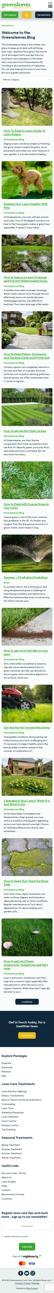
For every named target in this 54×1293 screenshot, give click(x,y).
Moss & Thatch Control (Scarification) (21, 1099)
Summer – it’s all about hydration (26, 577)
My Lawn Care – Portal (14, 1173)
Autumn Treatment (12, 1153)
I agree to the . (16, 1236)
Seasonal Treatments (17, 1138)
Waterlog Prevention (13, 1112)
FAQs (4, 1185)
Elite (4, 1075)
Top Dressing (8, 1129)
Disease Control (10, 1125)
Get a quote (10, 15)
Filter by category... (12, 79)
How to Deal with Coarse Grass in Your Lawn (26, 505)
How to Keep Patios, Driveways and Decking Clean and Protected (26, 355)
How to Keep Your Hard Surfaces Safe (26, 882)
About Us (6, 1177)
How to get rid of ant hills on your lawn (26, 652)
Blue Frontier (32, 1288)
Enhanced (7, 1067)
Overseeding (8, 1104)
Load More (27, 1001)
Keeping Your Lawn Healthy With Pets (26, 205)
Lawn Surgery (9, 1181)
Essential (6, 1063)
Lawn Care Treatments (18, 1084)
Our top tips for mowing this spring (27, 727)
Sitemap (35, 1283)
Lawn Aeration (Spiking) (14, 1091)
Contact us (27, 1035)
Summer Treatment (12, 1149)
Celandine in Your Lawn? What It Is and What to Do (27, 802)
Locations (7, 1198)
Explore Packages (14, 1056)
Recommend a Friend (13, 1194)
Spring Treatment (11, 1144)
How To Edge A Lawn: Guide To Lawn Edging (24, 132)
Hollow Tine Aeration (13, 1095)
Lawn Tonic (8, 1108)
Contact (6, 1190)
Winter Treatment (11, 1157)
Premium (6, 1071)
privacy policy (22, 1236)
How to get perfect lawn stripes (25, 431)
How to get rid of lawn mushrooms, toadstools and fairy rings (26, 964)
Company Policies (23, 1283)
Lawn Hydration (10, 1116)
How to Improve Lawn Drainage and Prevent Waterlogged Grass (26, 279)
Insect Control (9, 1120)
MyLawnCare (43, 15)
